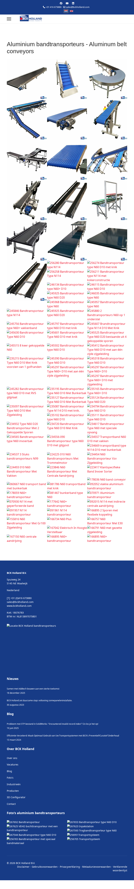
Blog (9, 791)
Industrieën (14, 805)
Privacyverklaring (70, 887)
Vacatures (12, 785)
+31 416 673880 (53, 7)
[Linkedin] (73, 3)
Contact (11, 824)
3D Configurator (16, 818)
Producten (13, 811)
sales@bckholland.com (78, 7)
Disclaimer (23, 887)
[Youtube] (67, 3)
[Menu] (9, 19)
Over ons (12, 778)
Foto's (10, 798)
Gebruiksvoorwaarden (45, 887)
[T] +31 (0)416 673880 (19, 618)
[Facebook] (61, 3)
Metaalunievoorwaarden (96, 887)
